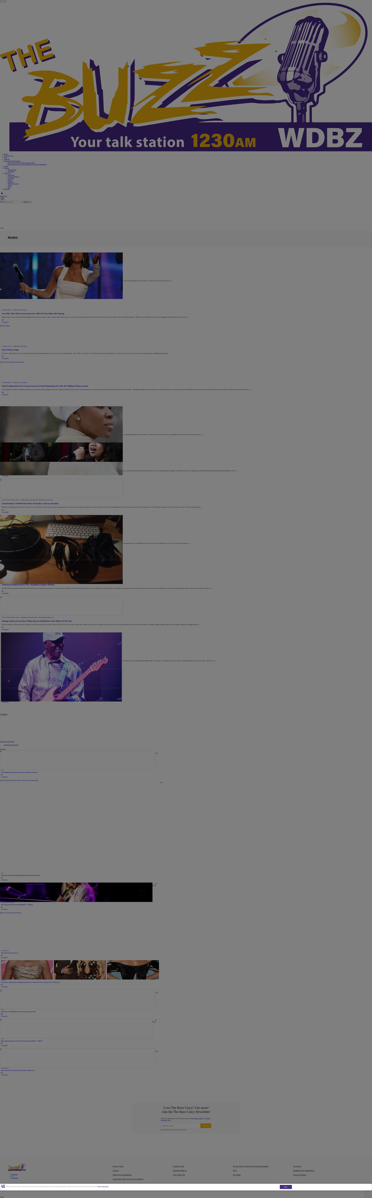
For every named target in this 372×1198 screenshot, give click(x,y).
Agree (286, 1187)
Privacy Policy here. (103, 1186)
